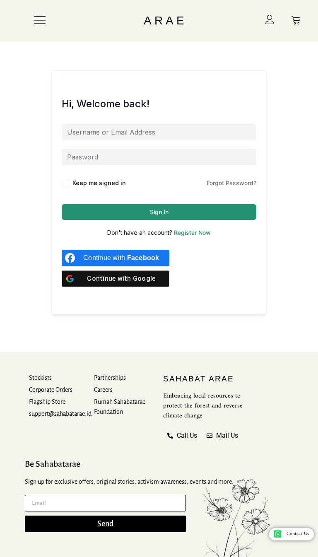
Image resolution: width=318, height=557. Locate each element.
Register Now (192, 232)
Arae (165, 20)
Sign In (159, 211)
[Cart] (296, 20)
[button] (40, 20)
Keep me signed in (99, 182)
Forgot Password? (231, 182)
